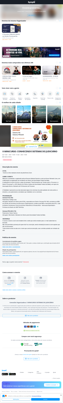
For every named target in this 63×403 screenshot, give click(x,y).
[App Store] (5, 374)
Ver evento (31, 15)
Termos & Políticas (36, 396)
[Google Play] (12, 374)
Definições (16, 399)
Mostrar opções (56, 378)
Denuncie (26, 262)
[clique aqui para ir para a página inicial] (31, 2)
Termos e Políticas (6, 391)
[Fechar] (61, 395)
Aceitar (45, 399)
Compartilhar (33, 146)
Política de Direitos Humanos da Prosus (27, 391)
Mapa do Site (39, 391)
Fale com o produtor (32, 315)
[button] (4, 396)
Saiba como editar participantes (10, 255)
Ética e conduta (14, 391)
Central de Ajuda (27, 354)
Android (9, 284)
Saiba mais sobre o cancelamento (11, 247)
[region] (31, 398)
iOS (12, 283)
